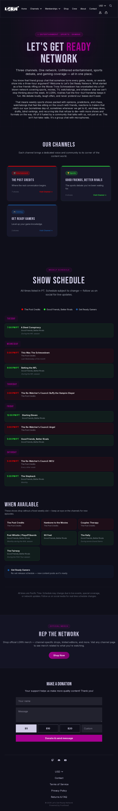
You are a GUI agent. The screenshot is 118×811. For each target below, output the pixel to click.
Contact (93, 9)
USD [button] (101, 6)
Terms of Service (59, 784)
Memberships (51, 9)
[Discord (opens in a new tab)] (59, 760)
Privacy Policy (59, 790)
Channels (34, 9)
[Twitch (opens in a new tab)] (53, 760)
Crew (74, 9)
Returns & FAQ (59, 796)
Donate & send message (59, 738)
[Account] (100, 12)
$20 (70, 728)
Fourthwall (64, 805)
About (83, 9)
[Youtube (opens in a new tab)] (65, 760)
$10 (48, 728)
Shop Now (59, 655)
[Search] (110, 5)
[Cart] (106, 12)
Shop (66, 9)
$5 (26, 728)
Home (24, 9)
